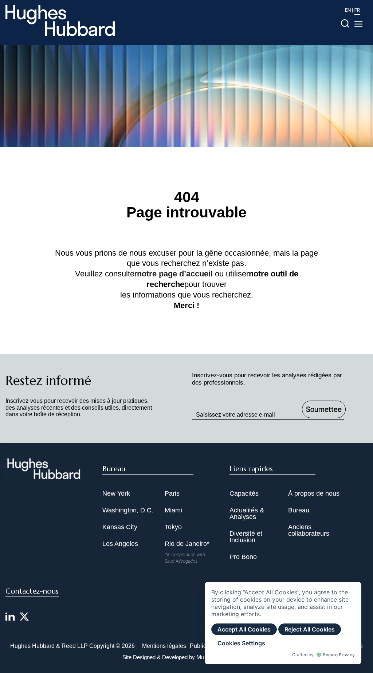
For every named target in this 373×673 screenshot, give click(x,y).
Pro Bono (243, 556)
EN (348, 10)
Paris (172, 493)
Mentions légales (164, 646)
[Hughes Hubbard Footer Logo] (44, 478)
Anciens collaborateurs (308, 530)
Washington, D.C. (127, 510)
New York (116, 493)
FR (357, 10)
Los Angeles (120, 543)
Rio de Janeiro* (187, 543)
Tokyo (173, 527)
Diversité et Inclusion (245, 537)
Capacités (244, 493)
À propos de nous (313, 493)
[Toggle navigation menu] (358, 24)
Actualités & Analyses (246, 513)
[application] (283, 623)
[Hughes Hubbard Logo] (60, 20)
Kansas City (119, 527)
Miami (173, 510)
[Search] (345, 23)
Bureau (298, 510)
